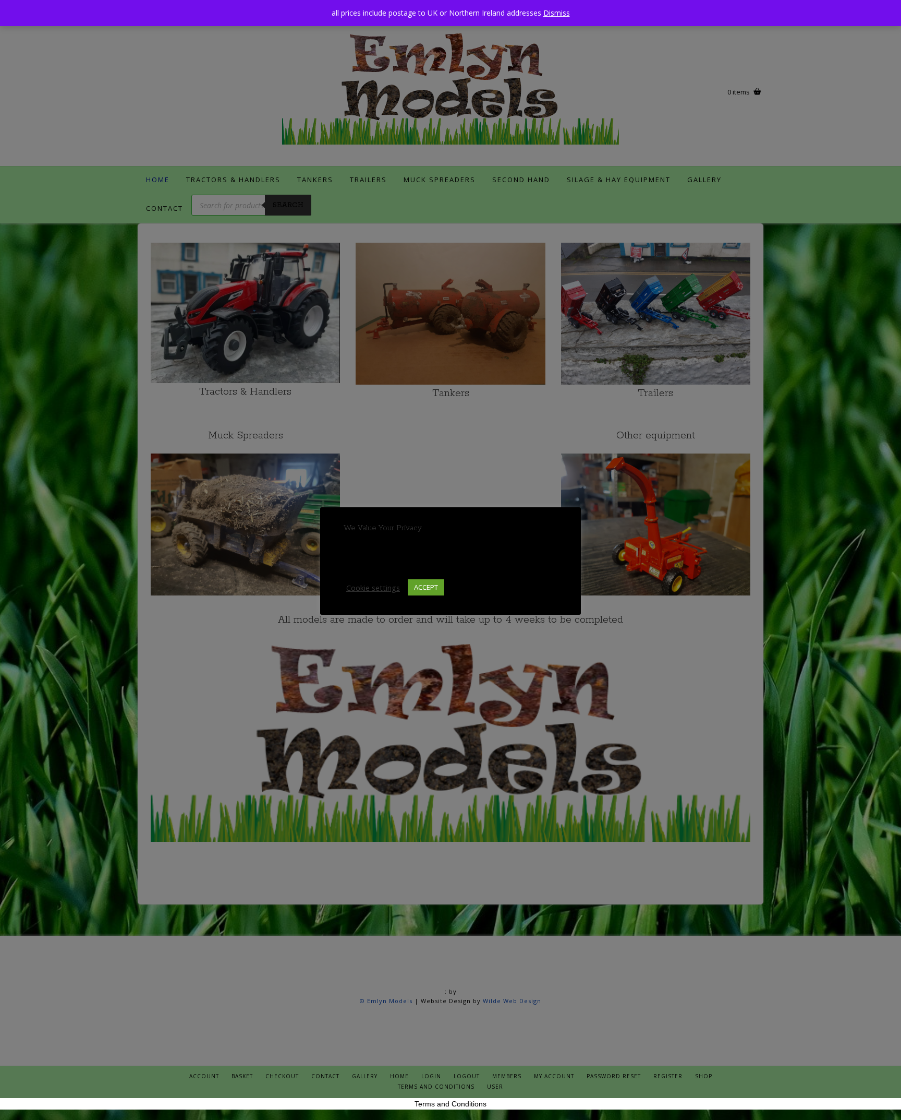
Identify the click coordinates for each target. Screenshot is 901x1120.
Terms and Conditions (450, 1104)
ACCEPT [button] (426, 587)
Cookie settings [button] (373, 587)
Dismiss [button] (556, 13)
